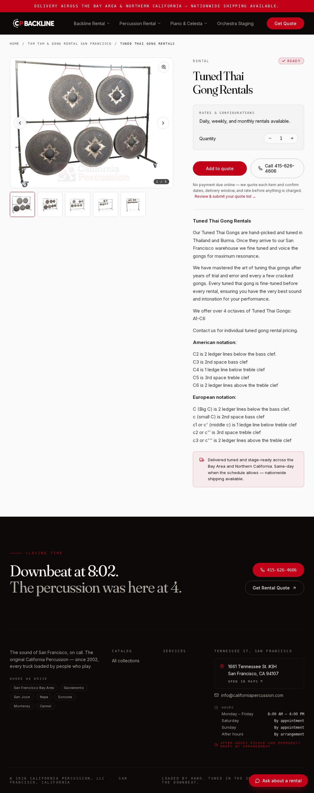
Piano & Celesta (186, 23)
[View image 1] (22, 204)
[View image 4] (105, 204)
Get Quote (285, 23)
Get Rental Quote (271, 587)
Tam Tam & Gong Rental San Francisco (70, 43)
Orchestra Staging (235, 23)
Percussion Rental (138, 23)
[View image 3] (77, 204)
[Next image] (163, 123)
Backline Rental (89, 23)
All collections (126, 660)
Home (14, 43)
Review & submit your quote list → (225, 196)
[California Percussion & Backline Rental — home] (35, 23)
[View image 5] (133, 204)
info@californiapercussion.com (252, 695)
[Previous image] (20, 123)
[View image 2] (50, 204)
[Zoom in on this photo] (163, 67)
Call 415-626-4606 (279, 168)
